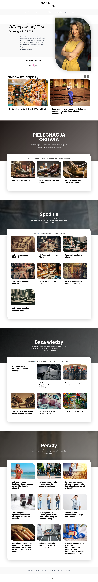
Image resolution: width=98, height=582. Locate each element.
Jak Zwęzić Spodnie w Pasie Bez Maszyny (73, 283)
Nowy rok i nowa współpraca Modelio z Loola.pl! (21, 369)
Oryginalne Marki (38, 12)
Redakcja (30, 570)
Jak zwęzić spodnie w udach (73, 256)
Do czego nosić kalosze (74, 411)
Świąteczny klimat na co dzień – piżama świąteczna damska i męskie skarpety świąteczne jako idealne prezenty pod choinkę (74, 548)
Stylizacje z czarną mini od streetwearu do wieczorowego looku (48, 484)
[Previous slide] (85, 76)
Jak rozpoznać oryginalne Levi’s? (75, 384)
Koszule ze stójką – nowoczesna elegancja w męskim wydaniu (69, 110)
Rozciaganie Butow (64, 158)
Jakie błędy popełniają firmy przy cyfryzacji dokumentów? (47, 545)
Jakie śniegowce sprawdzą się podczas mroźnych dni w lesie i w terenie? (21, 516)
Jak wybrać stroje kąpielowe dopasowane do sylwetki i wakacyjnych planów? (22, 485)
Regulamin (67, 570)
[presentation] (28, 92)
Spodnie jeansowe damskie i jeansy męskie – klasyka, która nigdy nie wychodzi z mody (26, 110)
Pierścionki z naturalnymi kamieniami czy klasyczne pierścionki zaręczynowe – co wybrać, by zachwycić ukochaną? (22, 547)
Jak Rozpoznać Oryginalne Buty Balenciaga (45, 385)
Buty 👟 (29, 158)
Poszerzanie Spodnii (47, 233)
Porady (25, 12)
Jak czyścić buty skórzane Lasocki (49, 181)
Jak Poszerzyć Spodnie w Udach (49, 256)
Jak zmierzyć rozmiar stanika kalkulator (47, 412)
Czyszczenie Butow (39, 158)
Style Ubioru (48, 12)
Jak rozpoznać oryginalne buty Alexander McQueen (22, 412)
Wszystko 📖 (32, 361)
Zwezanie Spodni (60, 233)
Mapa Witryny (52, 570)
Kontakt (60, 570)
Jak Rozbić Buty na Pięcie (22, 180)
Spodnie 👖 (36, 233)
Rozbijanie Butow (52, 158)
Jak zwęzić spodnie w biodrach (20, 283)
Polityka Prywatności (40, 570)
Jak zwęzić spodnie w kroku (47, 283)
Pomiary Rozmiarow (58, 12)
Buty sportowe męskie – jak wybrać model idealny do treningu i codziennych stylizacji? (75, 485)
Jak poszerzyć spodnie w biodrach (22, 256)
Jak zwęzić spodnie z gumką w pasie (20, 309)
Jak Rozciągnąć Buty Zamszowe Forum (73, 181)
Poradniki (30, 12)
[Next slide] (88, 76)
